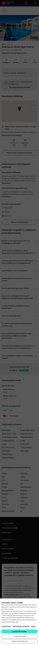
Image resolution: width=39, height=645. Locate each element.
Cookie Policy (6, 626)
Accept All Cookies (20, 631)
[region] (19, 621)
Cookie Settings (19, 636)
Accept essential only (19, 641)
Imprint (33, 626)
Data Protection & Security (20, 626)
